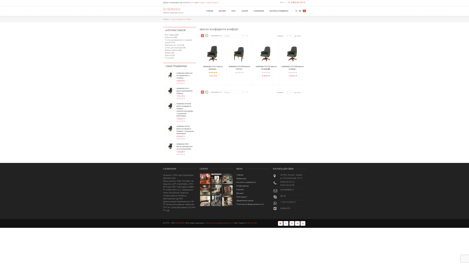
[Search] (296, 11)
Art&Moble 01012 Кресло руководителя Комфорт (184, 90)
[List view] (206, 35)
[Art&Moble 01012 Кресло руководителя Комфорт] (170, 90)
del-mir (283, 196)
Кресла (168, 55)
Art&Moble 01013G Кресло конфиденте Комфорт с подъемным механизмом (185, 130)
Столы (167, 58)
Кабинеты (169, 37)
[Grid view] (202, 35)
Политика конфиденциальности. (219, 223)
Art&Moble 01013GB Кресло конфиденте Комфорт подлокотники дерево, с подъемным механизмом (184, 110)
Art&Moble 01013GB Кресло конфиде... (293, 67)
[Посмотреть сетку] (202, 92)
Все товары (170, 34)
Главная (166, 19)
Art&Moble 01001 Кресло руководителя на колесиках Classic (184, 146)
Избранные (241, 178)
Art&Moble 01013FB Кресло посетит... (239, 67)
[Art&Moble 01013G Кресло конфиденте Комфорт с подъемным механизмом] (170, 128)
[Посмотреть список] (206, 92)
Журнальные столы (173, 45)
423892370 (285, 208)
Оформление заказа (244, 200)
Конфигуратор (242, 186)
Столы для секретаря (174, 47)
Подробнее (234, 51)
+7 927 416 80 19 (287, 202)
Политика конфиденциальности (250, 204)
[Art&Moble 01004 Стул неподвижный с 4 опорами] (170, 75)
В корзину (207, 51)
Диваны (168, 52)
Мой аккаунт (241, 197)
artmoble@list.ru (287, 189)
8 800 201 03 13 (287, 182)
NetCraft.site (252, 223)
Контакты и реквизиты (246, 182)
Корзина (240, 189)
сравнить (212, 51)
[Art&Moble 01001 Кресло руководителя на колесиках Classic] (170, 146)
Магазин (240, 193)
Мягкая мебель (171, 50)
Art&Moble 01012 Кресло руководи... (213, 67)
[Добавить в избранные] (218, 51)
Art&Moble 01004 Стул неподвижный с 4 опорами (184, 75)
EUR (281, 2)
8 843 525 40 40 (287, 185)
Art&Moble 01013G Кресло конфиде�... (266, 67)
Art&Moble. (181, 223)
